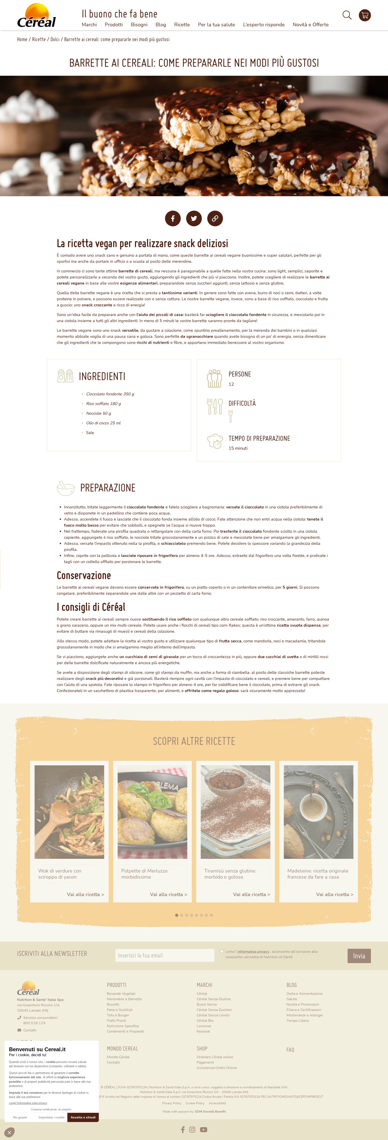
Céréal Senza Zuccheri (214, 1009)
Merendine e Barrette (124, 998)
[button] (347, 17)
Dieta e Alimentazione (305, 993)
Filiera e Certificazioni (304, 1009)
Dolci (55, 39)
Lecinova (204, 1025)
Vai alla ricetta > (85, 894)
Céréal (202, 993)
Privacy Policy (171, 1103)
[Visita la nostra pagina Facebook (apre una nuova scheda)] (183, 1129)
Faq (290, 1049)
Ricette (39, 39)
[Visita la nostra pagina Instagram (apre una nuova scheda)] (192, 1129)
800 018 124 (34, 1022)
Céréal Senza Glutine (214, 998)
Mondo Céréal (118, 1056)
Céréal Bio (205, 1020)
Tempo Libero (298, 1020)
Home (22, 39)
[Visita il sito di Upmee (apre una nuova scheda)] (365, 15)
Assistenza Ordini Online (217, 1067)
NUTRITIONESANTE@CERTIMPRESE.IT (295, 1096)
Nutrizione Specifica (123, 1025)
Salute (292, 998)
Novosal (203, 1031)
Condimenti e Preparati (125, 1031)
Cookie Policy (195, 1103)
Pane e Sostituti (120, 1009)
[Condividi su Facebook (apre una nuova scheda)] (173, 218)
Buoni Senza (207, 1004)
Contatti (29, 1030)
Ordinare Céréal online (215, 1056)
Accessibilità (217, 1103)
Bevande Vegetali (121, 993)
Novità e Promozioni (303, 1004)
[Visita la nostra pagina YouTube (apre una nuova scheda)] (204, 1129)
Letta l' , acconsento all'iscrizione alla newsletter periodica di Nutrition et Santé (271, 954)
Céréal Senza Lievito (213, 1015)
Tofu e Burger (118, 1015)
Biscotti (113, 1004)
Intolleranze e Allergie (305, 1015)
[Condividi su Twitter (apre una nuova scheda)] (194, 218)
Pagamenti (205, 1062)
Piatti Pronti (116, 1020)
